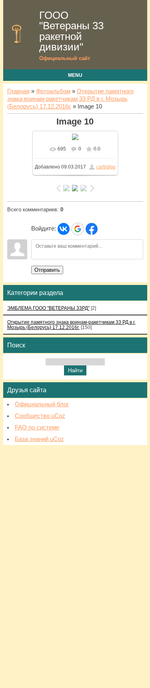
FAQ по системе (37, 427)
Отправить (47, 270)
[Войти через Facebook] (92, 229)
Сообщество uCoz (40, 416)
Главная (18, 91)
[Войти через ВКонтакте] (64, 229)
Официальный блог (42, 404)
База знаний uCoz (39, 439)
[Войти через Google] (77, 229)
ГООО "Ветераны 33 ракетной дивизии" (71, 31)
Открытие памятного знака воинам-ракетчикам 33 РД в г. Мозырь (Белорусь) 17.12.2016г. (70, 99)
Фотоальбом (53, 91)
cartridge (106, 167)
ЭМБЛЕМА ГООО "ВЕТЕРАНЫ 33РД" (48, 308)
